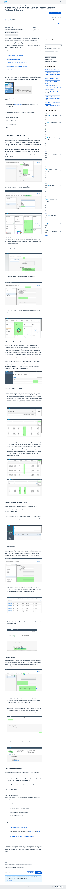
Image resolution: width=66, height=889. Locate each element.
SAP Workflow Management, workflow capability (13, 29)
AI (56, 50)
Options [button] (50, 15)
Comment (9, 880)
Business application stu (49, 59)
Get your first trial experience (13, 59)
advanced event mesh (49, 50)
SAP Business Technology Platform (11, 34)
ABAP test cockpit (48, 48)
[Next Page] (54, 62)
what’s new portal (18, 104)
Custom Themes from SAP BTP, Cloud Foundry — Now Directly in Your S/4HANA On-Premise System (53, 71)
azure (6, 864)
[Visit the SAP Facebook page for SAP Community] (55, 886)
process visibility (20, 867)
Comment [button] (38, 872)
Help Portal (9, 69)
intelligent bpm (11, 864)
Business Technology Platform (50, 61)
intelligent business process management (23, 864)
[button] (56, 23)
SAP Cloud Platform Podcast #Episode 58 (30, 76)
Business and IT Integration (50, 57)
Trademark (29, 886)
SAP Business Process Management (11, 32)
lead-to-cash (32, 831)
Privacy (4, 886)
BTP (55, 55)
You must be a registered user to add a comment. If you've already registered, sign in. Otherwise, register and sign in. (22, 877)
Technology (24, 5)
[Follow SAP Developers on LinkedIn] (62, 886)
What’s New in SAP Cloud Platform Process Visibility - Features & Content (30, 9)
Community (12, 1)
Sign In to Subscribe (55, 12)
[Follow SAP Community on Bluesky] (57, 886)
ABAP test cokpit (57, 48)
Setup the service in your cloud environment (17, 62)
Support (34, 886)
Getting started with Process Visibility (18, 827)
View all (46, 235)
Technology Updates (38, 29)
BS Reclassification (48, 55)
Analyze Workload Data (49, 52)
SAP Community (7, 5)
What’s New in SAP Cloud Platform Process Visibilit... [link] (48, 5)
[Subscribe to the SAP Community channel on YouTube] (60, 886)
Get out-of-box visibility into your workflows (17, 66)
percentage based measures (10, 867)
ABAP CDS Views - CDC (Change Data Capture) (53, 45)
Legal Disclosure (22, 886)
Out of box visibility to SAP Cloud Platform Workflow (22, 836)
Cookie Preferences (41, 886)
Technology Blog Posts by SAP (32, 5)
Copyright (15, 886)
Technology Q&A (49, 85)
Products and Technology (16, 5)
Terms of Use (9, 886)
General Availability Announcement (15, 55)
